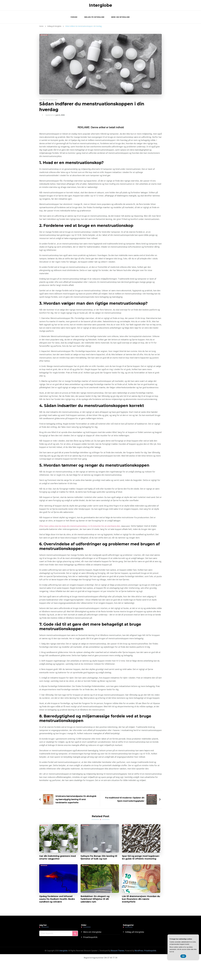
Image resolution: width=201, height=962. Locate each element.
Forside (74, 17)
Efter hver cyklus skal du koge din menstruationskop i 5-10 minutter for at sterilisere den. (79, 526)
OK (183, 956)
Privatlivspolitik (90, 937)
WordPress (139, 950)
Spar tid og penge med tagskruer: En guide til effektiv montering (140, 857)
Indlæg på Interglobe (94, 17)
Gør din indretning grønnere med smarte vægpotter (57, 857)
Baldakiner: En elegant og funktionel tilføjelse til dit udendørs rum (95, 899)
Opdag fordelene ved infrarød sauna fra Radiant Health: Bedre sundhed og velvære (57, 899)
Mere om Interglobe (120, 17)
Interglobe (100, 5)
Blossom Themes (117, 950)
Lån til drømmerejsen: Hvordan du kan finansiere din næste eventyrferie (141, 899)
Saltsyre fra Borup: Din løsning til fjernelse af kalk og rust (99, 857)
